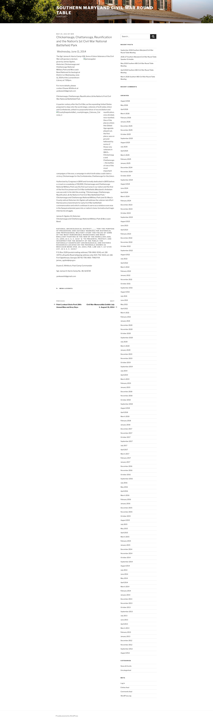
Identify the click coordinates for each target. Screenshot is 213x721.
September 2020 (127, 338)
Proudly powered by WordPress (67, 716)
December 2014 (126, 549)
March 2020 (125, 346)
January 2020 (125, 350)
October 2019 (126, 362)
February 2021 (126, 317)
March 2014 (125, 586)
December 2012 (126, 640)
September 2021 (127, 288)
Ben (72, 34)
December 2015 (126, 508)
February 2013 (126, 632)
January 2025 (125, 163)
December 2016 (126, 466)
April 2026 (124, 109)
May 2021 (124, 304)
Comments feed (126, 691)
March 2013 (125, 628)
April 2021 (124, 308)
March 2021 (125, 313)
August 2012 (125, 653)
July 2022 (124, 259)
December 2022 (126, 238)
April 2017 (124, 450)
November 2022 (126, 242)
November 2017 (126, 433)
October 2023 (126, 213)
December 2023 (126, 205)
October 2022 (126, 246)
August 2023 (125, 221)
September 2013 (127, 611)
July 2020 (124, 342)
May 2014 (124, 578)
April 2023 (124, 230)
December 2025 (126, 126)
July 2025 (124, 147)
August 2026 (125, 101)
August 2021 (125, 292)
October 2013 (126, 607)
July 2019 (124, 371)
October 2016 (126, 474)
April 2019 (124, 375)
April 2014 (124, 582)
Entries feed (125, 687)
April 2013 (124, 624)
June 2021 (124, 300)
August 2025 (125, 142)
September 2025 (127, 138)
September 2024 (127, 180)
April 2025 (124, 151)
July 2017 (124, 445)
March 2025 (125, 155)
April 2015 (124, 533)
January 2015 (125, 545)
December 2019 (126, 354)
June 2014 (124, 574)
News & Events (66, 288)
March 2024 (125, 196)
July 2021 (124, 296)
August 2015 (125, 520)
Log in (123, 683)
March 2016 (125, 495)
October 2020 (126, 333)
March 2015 (125, 537)
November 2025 (126, 130)
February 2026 (126, 118)
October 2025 (126, 134)
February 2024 (126, 201)
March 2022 (125, 267)
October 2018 (126, 400)
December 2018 (126, 391)
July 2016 (124, 483)
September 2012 (127, 649)
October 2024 (126, 176)
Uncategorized (126, 670)
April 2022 (124, 263)
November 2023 (126, 209)
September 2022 (127, 250)
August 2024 (125, 184)
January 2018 (125, 425)
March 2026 (125, 113)
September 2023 (127, 217)
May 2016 (124, 487)
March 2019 (125, 379)
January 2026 (125, 122)
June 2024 (124, 188)
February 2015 (126, 541)
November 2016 (126, 470)
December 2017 (126, 429)
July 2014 (124, 570)
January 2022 (125, 275)
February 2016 (126, 499)
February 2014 (126, 591)
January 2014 (125, 595)
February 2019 (126, 383)
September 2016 (127, 479)
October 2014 (126, 557)
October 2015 (126, 516)
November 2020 (127, 329)
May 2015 (124, 528)
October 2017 (125, 437)
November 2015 (126, 512)
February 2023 (126, 234)
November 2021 (126, 279)
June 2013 (124, 620)
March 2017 (125, 454)
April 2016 (124, 491)
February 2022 (126, 271)
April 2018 (124, 412)
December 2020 (126, 325)
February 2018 (126, 421)
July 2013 (124, 616)
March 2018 (125, 416)
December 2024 (126, 167)
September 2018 (127, 404)
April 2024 (124, 192)
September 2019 (127, 366)
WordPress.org (126, 696)
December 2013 (126, 599)
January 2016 (125, 503)
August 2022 (125, 255)
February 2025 (126, 159)
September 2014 (127, 562)
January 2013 (125, 636)
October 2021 (125, 284)
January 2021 (125, 321)
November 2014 (126, 553)
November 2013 (126, 603)
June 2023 (124, 225)
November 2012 (126, 645)
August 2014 (125, 566)
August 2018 (125, 408)
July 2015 (124, 524)
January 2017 (125, 462)
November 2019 (126, 358)
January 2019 (125, 387)
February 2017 (126, 458)
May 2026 (124, 105)
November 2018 (126, 396)
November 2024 (126, 171)
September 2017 (127, 441)
